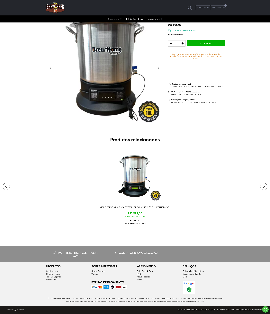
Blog (185, 277)
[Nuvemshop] (15, 310)
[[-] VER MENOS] (190, 7)
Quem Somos (97, 271)
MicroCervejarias (53, 277)
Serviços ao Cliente (192, 274)
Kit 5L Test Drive (135, 19)
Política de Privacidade (194, 271)
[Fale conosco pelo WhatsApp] (265, 309)
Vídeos (94, 274)
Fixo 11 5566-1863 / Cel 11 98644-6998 (78, 254)
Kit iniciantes (52, 271)
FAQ (139, 274)
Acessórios (154, 19)
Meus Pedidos (143, 277)
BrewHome (114, 19)
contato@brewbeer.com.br (139, 252)
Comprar (135, 229)
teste (139, 279)
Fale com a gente (146, 271)
